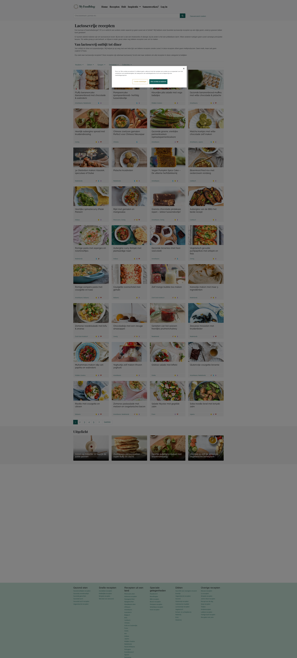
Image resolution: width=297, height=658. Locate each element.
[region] (149, 77)
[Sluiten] (183, 68)
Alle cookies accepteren (158, 81)
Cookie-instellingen (140, 81)
